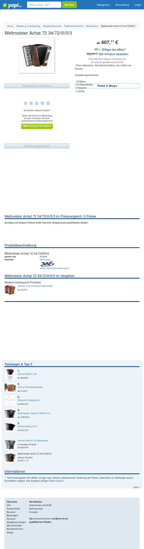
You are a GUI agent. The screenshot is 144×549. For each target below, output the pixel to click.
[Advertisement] (72, 186)
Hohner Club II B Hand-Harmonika (35, 285)
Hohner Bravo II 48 (27, 373)
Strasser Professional (28, 400)
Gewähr (59, 480)
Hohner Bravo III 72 (27, 426)
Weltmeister (45, 259)
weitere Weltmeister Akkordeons (54, 268)
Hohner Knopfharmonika (30, 387)
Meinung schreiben (37, 126)
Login (138, 5)
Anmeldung (122, 5)
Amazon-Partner (42, 518)
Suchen (69, 5)
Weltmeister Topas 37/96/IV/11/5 (34, 413)
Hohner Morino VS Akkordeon (33, 440)
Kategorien (103, 5)
